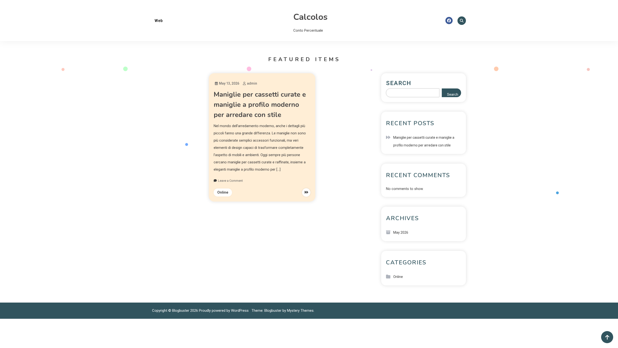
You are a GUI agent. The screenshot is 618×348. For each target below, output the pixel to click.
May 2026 (400, 232)
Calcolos (310, 17)
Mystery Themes (300, 310)
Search (398, 83)
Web (158, 20)
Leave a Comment (230, 180)
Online (222, 192)
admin (252, 83)
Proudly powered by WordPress (224, 310)
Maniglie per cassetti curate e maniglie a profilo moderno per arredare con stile (260, 104)
